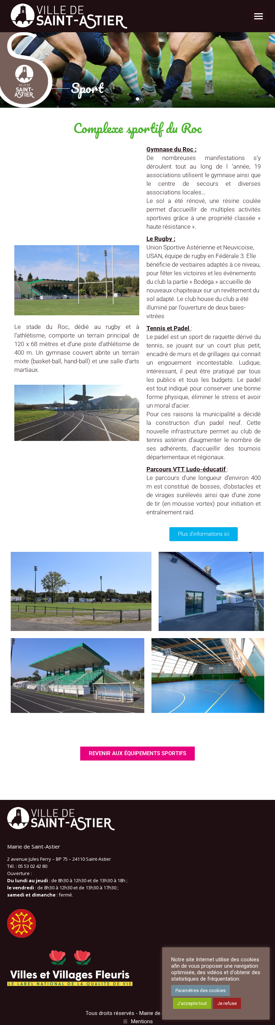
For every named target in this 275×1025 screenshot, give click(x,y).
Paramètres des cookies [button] (200, 990)
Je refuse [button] (227, 1003)
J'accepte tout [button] (192, 1003)
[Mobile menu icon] (258, 16)
